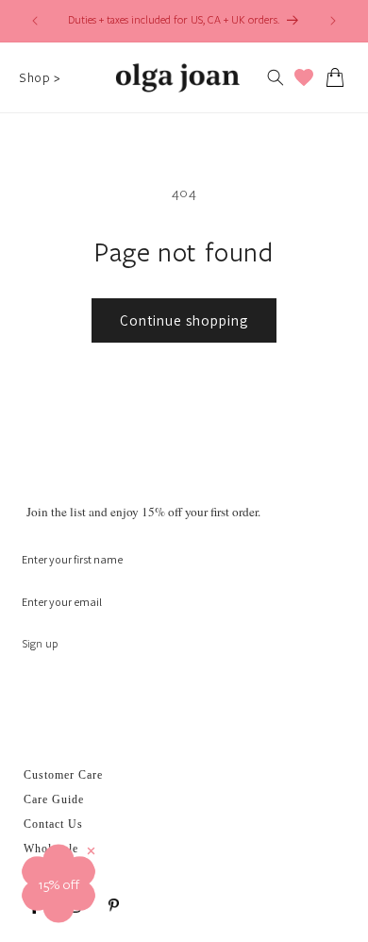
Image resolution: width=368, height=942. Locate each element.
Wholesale (51, 848)
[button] (39, 77)
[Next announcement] (333, 21)
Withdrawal (54, 873)
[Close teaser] (91, 851)
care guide (54, 799)
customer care (63, 775)
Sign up (40, 643)
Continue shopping (184, 320)
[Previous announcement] (35, 21)
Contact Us (53, 824)
